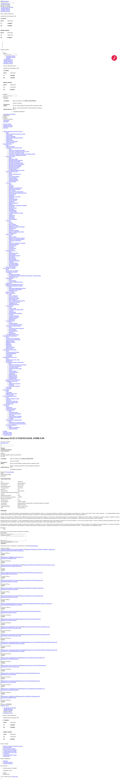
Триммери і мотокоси (14, 317)
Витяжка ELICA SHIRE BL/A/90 (8, 558)
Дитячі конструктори (11, 408)
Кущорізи (11, 314)
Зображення (3, 541)
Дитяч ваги (11, 414)
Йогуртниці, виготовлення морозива (17, 192)
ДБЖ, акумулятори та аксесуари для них (12, 131)
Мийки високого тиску (11, 393)
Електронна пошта (5, 535)
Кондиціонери (12, 258)
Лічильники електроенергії (15, 289)
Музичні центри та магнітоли (13, 379)
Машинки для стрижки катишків (17, 226)
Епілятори (11, 246)
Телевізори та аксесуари (12, 381)
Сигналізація (9, 354)
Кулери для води (13, 200)
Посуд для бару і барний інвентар (17, 300)
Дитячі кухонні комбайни (15, 413)
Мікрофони (9, 344)
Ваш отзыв (4, 540)
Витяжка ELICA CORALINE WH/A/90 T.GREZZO (13, 651)
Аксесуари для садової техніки (16, 309)
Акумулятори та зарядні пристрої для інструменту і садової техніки (25, 275)
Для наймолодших (10, 409)
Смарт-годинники (10, 347)
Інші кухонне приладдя (14, 302)
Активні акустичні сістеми (15, 368)
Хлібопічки (11, 216)
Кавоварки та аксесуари (14, 196)
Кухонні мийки (12, 329)
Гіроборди (8, 399)
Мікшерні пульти (13, 376)
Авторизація (6, 120)
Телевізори (11, 384)
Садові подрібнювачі (14, 315)
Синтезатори (12, 373)
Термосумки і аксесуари (12, 401)
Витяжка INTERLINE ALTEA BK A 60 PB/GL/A (12, 550)
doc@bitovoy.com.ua (5, 11)
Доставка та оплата (10, 56)
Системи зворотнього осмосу (16, 282)
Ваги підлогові (12, 224)
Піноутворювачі (12, 210)
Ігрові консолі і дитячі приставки (14, 420)
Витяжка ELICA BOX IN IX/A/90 (8, 620)
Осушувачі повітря (13, 265)
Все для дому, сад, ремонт (9, 268)
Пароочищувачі (12, 228)
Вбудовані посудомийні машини (16, 164)
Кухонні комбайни (13, 199)
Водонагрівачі (12, 254)
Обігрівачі (11, 261)
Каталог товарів (7, 124)
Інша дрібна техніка (10, 266)
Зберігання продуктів (14, 304)
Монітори (8, 343)
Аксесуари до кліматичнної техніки (17, 155)
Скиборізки (11, 201)
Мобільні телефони (10, 342)
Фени (10, 241)
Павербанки (9, 139)
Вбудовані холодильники (15, 166)
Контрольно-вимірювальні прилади (14, 285)
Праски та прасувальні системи (16, 231)
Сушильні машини (13, 179)
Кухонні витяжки (13, 169)
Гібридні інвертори (10, 136)
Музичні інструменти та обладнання (14, 362)
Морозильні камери (13, 180)
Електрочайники (13, 219)
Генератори (9, 283)
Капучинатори (12, 194)
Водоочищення (9, 278)
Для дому (8, 220)
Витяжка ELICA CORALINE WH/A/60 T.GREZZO (13, 643)
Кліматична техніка (10, 250)
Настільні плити (13, 208)
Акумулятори (9, 135)
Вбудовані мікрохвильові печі (16, 162)
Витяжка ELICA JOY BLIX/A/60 (8, 674)
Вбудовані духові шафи (14, 161)
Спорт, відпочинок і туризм (9, 396)
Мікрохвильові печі (13, 202)
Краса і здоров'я (10, 234)
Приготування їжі (13, 299)
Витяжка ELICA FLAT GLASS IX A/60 (10, 666)
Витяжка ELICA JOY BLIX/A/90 (8, 682)
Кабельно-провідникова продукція (14, 284)
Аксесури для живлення (12, 141)
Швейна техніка (13, 233)
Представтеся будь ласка (7, 534)
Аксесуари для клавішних (15, 366)
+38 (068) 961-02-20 (5, 3)
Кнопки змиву (12, 333)
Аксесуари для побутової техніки (14, 147)
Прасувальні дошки (13, 225)
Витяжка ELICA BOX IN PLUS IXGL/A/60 (11, 628)
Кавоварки (11, 195)
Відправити (3, 543)
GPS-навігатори (10, 394)
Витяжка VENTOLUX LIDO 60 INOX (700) (11, 566)
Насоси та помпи (10, 292)
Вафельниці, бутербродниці (15, 187)
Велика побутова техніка (12, 171)
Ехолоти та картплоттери (12, 402)
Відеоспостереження (11, 353)
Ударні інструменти (13, 372)
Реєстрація (5, 121)
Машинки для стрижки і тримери (17, 238)
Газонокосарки (12, 312)
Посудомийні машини (14, 176)
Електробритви (12, 248)
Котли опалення (13, 259)
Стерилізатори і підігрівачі (15, 416)
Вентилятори (12, 256)
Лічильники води (13, 290)
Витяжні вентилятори (14, 167)
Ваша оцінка (4, 532)
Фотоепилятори (12, 245)
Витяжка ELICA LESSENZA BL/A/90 (9, 689)
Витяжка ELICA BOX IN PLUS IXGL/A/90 (11, 635)
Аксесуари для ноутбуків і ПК (13, 339)
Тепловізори (9, 356)
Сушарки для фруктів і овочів (16, 213)
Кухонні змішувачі (13, 330)
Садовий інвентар (10, 320)
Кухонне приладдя (13, 297)
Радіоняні (11, 418)
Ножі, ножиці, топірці (14, 298)
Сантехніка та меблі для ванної (13, 325)
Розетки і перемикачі (14, 230)
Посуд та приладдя (10, 293)
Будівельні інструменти (11, 271)
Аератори (11, 310)
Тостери (11, 214)
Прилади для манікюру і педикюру (17, 243)
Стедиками (8, 388)
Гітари (10, 369)
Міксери (11, 204)
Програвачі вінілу (13, 377)
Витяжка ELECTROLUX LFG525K (9, 581)
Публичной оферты (33, 545)
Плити (10, 175)
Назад (7, 132)
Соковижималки (13, 211)
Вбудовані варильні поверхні (16, 160)
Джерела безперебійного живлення (14, 137)
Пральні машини (13, 177)
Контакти (8, 58)
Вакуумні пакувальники (14, 189)
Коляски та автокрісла (11, 425)
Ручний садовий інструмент (15, 324)
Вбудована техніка (10, 156)
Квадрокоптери (9, 403)
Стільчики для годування (15, 417)
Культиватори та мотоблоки (15, 313)
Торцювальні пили (13, 277)
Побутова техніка (7, 144)
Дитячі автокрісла (13, 428)
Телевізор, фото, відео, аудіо (10, 357)
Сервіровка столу (13, 303)
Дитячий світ (6, 404)
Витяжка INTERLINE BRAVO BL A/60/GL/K (11, 604)
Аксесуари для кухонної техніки (16, 152)
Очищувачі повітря (13, 263)
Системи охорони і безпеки (9, 349)
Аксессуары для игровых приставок (17, 423)
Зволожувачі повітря (14, 264)
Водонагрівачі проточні (14, 255)
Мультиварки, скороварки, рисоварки (18, 205)
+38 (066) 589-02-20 (5, 8)
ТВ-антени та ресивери (14, 386)
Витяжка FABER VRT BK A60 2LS (9, 573)
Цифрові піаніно (13, 378)
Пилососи (11, 229)
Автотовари (6, 389)
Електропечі (12, 218)
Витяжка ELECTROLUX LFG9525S (9, 589)
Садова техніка (9, 305)
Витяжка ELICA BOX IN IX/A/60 (8, 612)
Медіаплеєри (9, 361)
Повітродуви (12, 319)
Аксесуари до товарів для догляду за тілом (19, 151)
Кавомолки (11, 197)
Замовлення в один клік (6, 449)
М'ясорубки (11, 206)
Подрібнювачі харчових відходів (16, 170)
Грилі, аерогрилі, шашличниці (16, 191)
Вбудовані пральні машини (15, 165)
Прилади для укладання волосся (16, 239)
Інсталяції (11, 332)
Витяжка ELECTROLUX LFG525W (9, 597)
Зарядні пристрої (10, 142)
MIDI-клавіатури (13, 374)
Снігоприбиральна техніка (12, 334)
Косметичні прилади (14, 244)
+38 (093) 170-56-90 (5, 10)
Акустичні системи (13, 367)
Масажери (11, 249)
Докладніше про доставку (9, 114)
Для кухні (8, 182)
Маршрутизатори (10, 340)
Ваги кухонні (12, 190)
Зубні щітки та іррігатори (15, 240)
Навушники (9, 346)
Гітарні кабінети (13, 371)
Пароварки (11, 209)
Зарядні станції (9, 140)
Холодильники (12, 181)
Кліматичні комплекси (14, 260)
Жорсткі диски (9, 348)
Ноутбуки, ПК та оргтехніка (10, 335)
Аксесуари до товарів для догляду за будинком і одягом (22, 154)
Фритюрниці (12, 215)
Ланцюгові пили (13, 318)
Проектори (8, 387)
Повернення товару (10, 57)
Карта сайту (15, 776)
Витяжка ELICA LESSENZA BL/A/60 (9, 659)
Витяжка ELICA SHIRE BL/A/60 (8, 697)
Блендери (11, 186)
